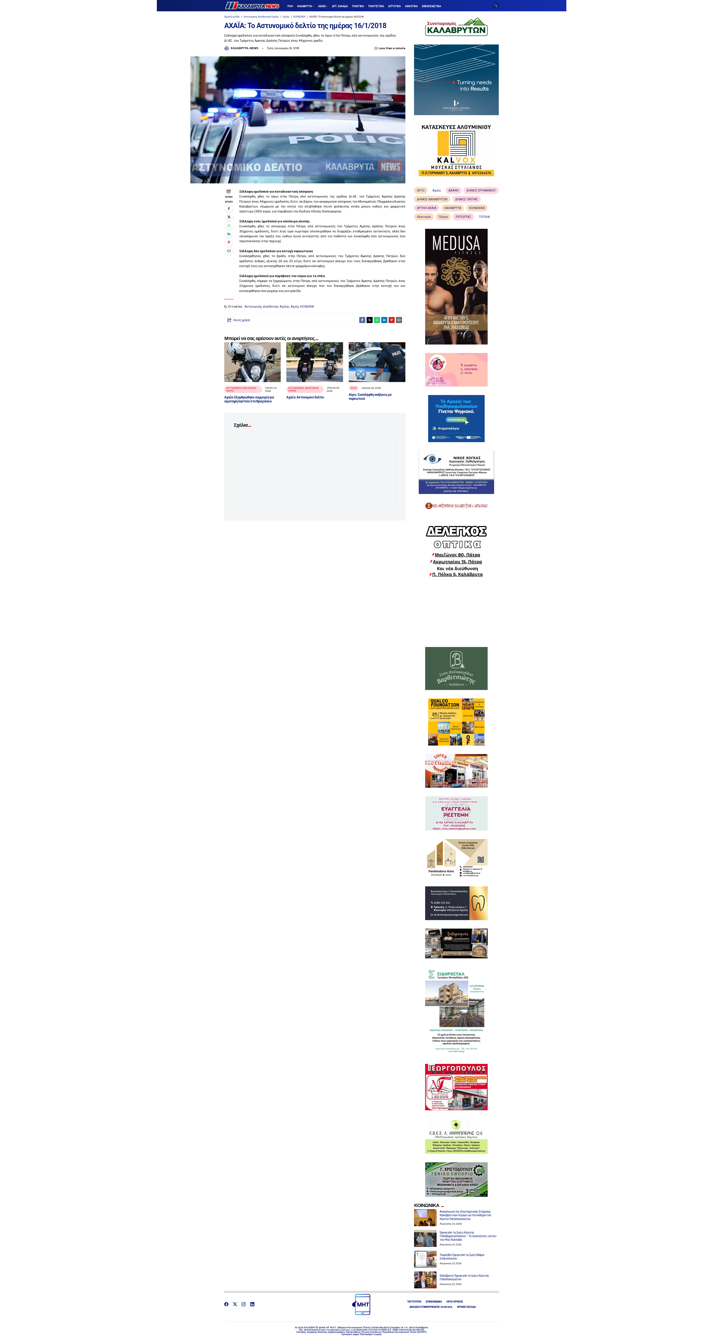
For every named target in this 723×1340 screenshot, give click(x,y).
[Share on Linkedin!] (228, 233)
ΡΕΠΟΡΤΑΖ (463, 217)
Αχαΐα (286, 16)
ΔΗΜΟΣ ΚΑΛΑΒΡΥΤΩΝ (432, 199)
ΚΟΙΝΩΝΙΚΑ (477, 208)
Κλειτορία (424, 217)
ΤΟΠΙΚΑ (484, 217)
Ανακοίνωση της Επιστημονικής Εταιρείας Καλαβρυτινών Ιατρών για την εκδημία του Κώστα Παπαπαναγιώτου (465, 1215)
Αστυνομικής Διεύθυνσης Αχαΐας (261, 16)
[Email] (228, 250)
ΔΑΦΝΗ (453, 190)
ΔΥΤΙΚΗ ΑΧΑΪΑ (426, 208)
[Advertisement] (456, 612)
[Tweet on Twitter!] (228, 216)
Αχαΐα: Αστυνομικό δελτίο (305, 397)
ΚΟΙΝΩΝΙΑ (299, 16)
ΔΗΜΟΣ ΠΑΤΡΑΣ (466, 199)
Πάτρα (443, 217)
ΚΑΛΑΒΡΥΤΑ (452, 208)
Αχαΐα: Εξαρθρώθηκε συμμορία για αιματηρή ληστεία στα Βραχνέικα (249, 399)
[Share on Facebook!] (228, 208)
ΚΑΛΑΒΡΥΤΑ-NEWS (244, 48)
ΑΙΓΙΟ (354, 388)
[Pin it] (228, 242)
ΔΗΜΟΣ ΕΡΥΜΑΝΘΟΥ (481, 190)
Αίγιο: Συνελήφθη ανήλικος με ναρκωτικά (370, 397)
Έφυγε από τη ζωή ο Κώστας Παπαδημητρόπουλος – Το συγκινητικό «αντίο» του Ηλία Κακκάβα (468, 1236)
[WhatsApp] (228, 225)
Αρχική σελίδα (232, 16)
